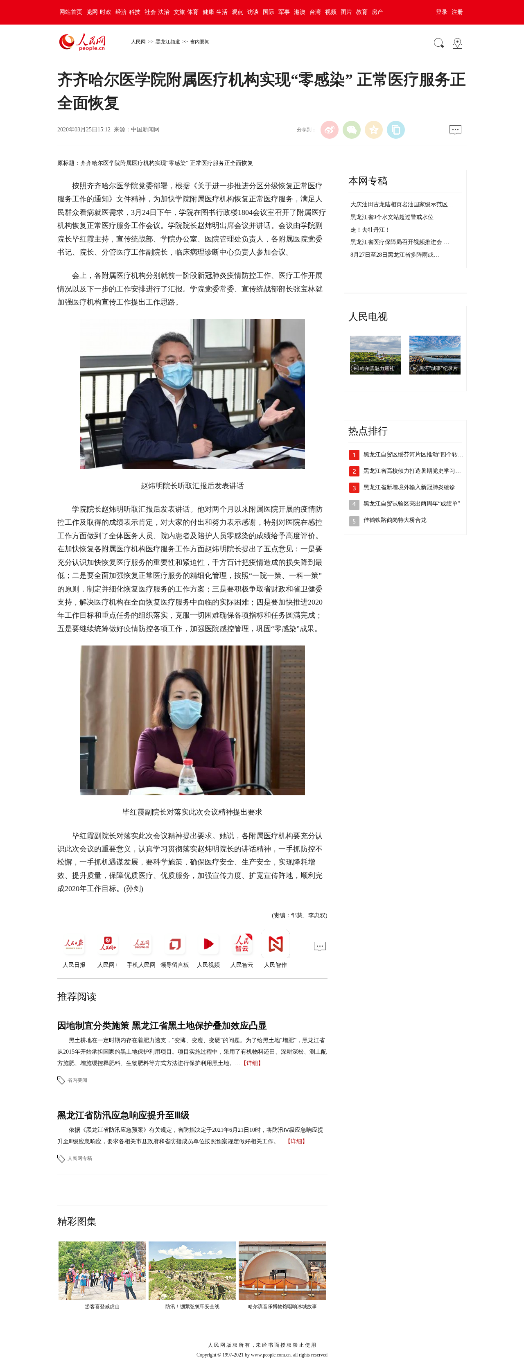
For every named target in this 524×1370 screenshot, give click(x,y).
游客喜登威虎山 (102, 1306)
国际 (268, 12)
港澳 (299, 12)
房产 (377, 12)
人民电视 (368, 316)
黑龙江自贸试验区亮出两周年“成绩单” (412, 504)
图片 (346, 12)
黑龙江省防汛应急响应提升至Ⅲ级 (123, 1115)
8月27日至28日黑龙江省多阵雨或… (394, 255)
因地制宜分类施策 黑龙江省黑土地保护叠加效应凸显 (162, 1025)
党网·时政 (98, 12)
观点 (237, 12)
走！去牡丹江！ (370, 230)
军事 (284, 12)
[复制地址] (396, 130)
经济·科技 (127, 12)
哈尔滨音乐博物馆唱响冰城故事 (282, 1306)
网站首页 (70, 12)
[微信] (352, 130)
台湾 (315, 12)
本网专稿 (368, 181)
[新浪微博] (330, 130)
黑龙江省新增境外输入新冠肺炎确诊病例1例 (419, 487)
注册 (457, 12)
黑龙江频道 (168, 42)
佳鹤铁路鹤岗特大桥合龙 (395, 520)
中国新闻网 (145, 129)
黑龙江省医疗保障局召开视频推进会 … (399, 242)
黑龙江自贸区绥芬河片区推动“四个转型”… (418, 454)
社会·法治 (157, 12)
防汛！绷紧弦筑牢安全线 (192, 1306)
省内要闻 (200, 42)
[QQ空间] (374, 130)
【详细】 (252, 1063)
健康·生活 (215, 12)
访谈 (253, 12)
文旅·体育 (186, 12)
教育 (362, 12)
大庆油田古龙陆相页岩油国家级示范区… (402, 204)
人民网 (138, 42)
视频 (331, 12)
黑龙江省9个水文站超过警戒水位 (392, 217)
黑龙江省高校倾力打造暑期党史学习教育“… (419, 471)
